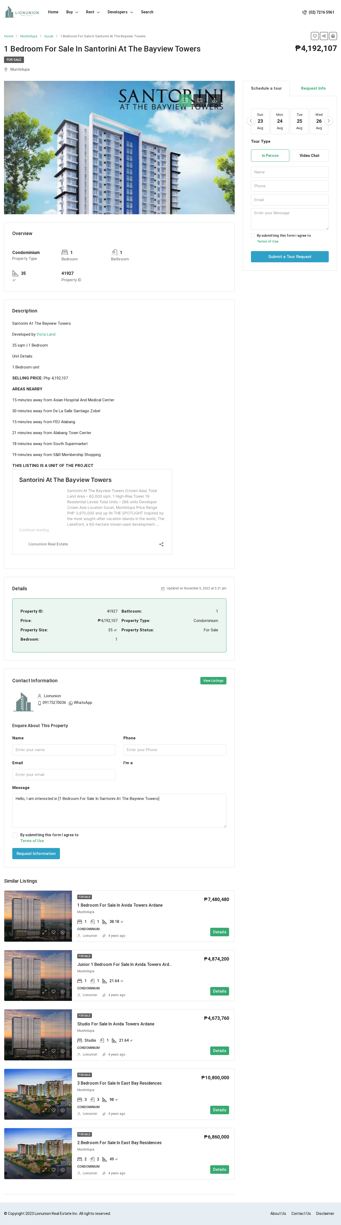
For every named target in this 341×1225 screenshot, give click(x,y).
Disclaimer (325, 1213)
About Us (278, 1213)
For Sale (14, 60)
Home (53, 12)
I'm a (128, 762)
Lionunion (90, 936)
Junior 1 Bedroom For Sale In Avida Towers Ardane (126, 964)
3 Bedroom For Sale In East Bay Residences (119, 1083)
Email (17, 762)
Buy (69, 12)
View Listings (213, 681)
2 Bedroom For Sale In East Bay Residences (119, 1142)
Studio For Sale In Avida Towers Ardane (115, 1023)
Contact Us (301, 1213)
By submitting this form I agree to (49, 838)
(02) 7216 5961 (321, 12)
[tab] (185, 100)
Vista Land (45, 334)
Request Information (36, 853)
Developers (118, 12)
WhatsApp (83, 702)
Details (219, 932)
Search (147, 12)
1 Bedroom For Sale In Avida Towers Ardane (120, 905)
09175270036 (54, 702)
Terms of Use (32, 841)
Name (18, 738)
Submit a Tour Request (289, 256)
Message (21, 787)
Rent (90, 12)
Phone (129, 738)
